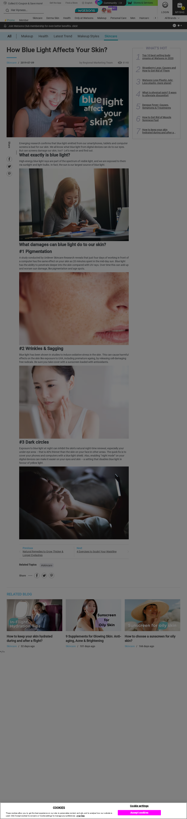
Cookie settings (139, 805)
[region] (93, 810)
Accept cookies (139, 812)
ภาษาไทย (81, 816)
